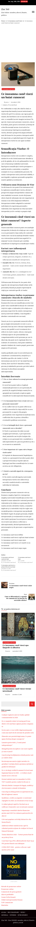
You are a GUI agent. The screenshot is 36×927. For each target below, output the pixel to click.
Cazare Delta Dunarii (8, 897)
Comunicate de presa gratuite (11, 892)
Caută (32, 704)
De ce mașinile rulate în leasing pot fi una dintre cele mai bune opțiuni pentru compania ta (17, 723)
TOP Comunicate (7, 902)
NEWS (23, 912)
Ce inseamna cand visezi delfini (12, 535)
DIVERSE (13, 915)
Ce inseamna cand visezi (8, 89)
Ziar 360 (5, 9)
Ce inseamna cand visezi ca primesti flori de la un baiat (8, 566)
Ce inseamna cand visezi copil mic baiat (7, 558)
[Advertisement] (18, 43)
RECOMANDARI (13, 912)
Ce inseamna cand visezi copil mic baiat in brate (17, 537)
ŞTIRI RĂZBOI (23, 915)
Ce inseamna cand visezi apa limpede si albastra (16, 646)
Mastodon (4, 905)
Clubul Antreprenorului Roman (11, 900)
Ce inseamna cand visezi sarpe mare (13, 540)
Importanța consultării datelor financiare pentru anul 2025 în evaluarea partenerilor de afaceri (17, 813)
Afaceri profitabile (7, 894)
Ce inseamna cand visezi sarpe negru (13, 548)
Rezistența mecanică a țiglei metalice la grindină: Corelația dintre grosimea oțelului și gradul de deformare (17, 764)
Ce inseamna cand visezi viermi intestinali (17, 689)
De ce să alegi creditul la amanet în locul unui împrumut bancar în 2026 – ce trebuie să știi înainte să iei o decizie (17, 773)
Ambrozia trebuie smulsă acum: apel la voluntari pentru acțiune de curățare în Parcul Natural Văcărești (17, 828)
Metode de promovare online (11, 886)
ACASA (3, 912)
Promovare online (7, 889)
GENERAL (4, 915)
